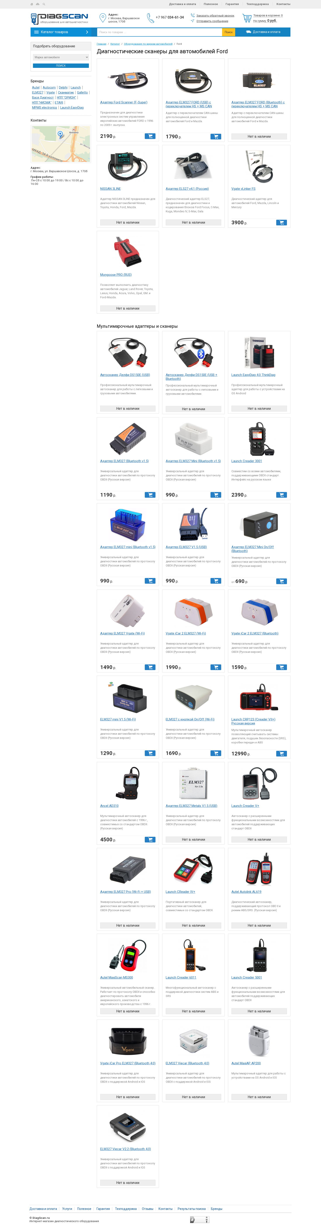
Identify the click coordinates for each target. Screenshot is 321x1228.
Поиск (46, 4)
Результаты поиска (192, 1209)
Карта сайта (39, 4)
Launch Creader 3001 (246, 461)
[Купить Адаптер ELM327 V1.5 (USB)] (193, 526)
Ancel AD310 (109, 806)
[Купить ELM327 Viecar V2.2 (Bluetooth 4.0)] (128, 1128)
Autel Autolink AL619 (246, 892)
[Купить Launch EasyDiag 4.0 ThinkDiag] (259, 354)
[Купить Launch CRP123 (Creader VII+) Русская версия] (259, 698)
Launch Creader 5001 (246, 977)
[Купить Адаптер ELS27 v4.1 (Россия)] (193, 168)
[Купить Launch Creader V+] (259, 785)
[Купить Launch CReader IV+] (193, 871)
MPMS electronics (44, 107)
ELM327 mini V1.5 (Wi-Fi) (118, 719)
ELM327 (37, 92)
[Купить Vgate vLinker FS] (259, 168)
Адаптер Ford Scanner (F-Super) (123, 102)
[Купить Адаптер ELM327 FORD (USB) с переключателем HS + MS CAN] (193, 81)
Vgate (51, 92)
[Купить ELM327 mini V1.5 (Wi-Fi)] (128, 698)
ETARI (59, 102)
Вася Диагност (43, 97)
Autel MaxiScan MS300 (116, 977)
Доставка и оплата (182, 4)
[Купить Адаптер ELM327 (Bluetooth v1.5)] (128, 440)
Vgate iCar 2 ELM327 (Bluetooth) (254, 633)
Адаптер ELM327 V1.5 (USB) (186, 547)
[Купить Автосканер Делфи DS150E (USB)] (128, 354)
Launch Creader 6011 (181, 977)
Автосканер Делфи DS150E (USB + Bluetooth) (191, 377)
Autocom (49, 87)
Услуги (67, 1209)
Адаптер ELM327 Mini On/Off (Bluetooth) (252, 549)
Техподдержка (258, 4)
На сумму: (265, 21)
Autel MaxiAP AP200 (246, 1063)
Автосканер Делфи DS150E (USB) (125, 375)
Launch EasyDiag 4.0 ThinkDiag (253, 375)
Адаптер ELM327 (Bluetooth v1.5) (124, 461)
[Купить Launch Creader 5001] (259, 957)
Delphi (63, 87)
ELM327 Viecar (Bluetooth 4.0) (187, 1063)
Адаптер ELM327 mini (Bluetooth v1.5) (127, 547)
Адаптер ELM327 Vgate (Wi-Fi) (122, 633)
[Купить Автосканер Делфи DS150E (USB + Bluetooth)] (193, 354)
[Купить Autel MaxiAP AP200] (259, 1042)
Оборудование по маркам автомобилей (148, 44)
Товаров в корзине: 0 (268, 15)
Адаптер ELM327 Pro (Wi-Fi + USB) (125, 892)
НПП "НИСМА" (42, 102)
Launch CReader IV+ (180, 892)
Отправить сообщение (212, 21)
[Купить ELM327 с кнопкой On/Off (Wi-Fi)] (193, 698)
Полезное (211, 4)
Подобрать (54, 46)
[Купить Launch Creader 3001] (259, 440)
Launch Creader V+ (245, 806)
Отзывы (147, 1209)
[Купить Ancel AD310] (128, 785)
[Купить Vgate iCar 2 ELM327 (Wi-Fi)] (193, 612)
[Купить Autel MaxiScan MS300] (128, 957)
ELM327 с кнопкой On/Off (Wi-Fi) (190, 719)
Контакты (283, 4)
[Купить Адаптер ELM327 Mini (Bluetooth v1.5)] (193, 440)
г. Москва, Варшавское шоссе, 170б (124, 19)
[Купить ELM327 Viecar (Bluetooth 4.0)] (193, 1042)
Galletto (82, 92)
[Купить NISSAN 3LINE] (128, 168)
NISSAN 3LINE (110, 189)
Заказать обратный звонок (215, 15)
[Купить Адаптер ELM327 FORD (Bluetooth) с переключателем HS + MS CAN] (259, 81)
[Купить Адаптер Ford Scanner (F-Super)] (128, 81)
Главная (33, 4)
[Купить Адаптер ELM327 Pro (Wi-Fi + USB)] (128, 871)
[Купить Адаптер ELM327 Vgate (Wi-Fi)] (128, 612)
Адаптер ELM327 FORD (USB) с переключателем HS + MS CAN (189, 104)
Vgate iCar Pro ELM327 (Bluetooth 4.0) (127, 1063)
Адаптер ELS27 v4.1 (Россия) (187, 189)
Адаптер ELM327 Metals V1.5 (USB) (191, 806)
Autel (36, 87)
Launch (76, 87)
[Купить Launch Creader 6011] (193, 957)
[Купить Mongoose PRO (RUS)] (128, 254)
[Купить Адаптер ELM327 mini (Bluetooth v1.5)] (128, 526)
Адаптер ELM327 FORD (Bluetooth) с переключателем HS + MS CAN (258, 104)
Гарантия (232, 4)
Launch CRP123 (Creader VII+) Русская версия (253, 721)
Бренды (216, 1209)
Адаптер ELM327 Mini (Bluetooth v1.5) (193, 461)
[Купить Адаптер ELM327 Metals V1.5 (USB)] (193, 785)
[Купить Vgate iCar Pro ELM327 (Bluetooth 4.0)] (128, 1042)
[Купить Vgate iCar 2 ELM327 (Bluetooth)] (259, 612)
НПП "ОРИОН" (66, 97)
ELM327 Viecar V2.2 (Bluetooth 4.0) (125, 1149)
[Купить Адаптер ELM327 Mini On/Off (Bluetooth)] (259, 526)
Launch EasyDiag (72, 107)
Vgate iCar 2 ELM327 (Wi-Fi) (186, 633)
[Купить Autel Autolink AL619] (259, 871)
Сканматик (66, 92)
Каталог (115, 44)
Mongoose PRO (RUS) (116, 275)
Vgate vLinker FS (243, 189)
